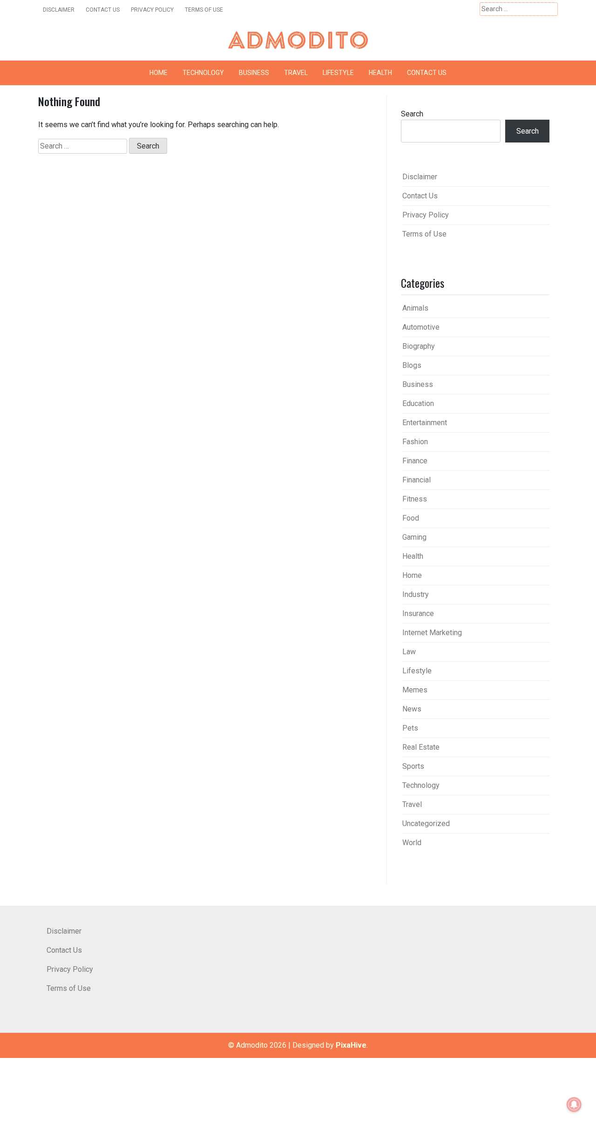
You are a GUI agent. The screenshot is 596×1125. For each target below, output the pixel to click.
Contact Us (103, 10)
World (411, 842)
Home (158, 72)
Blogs (411, 365)
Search (412, 113)
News (411, 709)
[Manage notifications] (574, 1104)
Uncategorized (426, 823)
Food (410, 518)
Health (380, 72)
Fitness (414, 499)
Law (409, 651)
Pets (410, 728)
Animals (415, 308)
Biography (418, 346)
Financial (416, 479)
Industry (415, 594)
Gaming (414, 537)
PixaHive (351, 1045)
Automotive (421, 327)
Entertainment (424, 422)
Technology (203, 72)
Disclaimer (58, 10)
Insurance (418, 613)
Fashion (415, 441)
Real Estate (421, 747)
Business (254, 72)
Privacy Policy (152, 10)
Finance (414, 460)
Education (418, 403)
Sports (413, 766)
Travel (296, 72)
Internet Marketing (432, 632)
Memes (414, 689)
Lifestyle (338, 72)
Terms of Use (204, 10)
